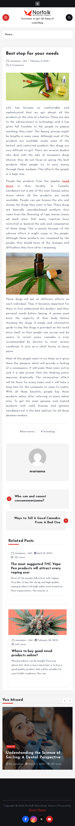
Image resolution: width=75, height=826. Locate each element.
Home (8, 34)
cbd (25, 61)
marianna (15, 61)
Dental (10, 747)
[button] (65, 700)
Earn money (28, 431)
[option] (37, 738)
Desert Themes (37, 810)
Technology (48, 431)
